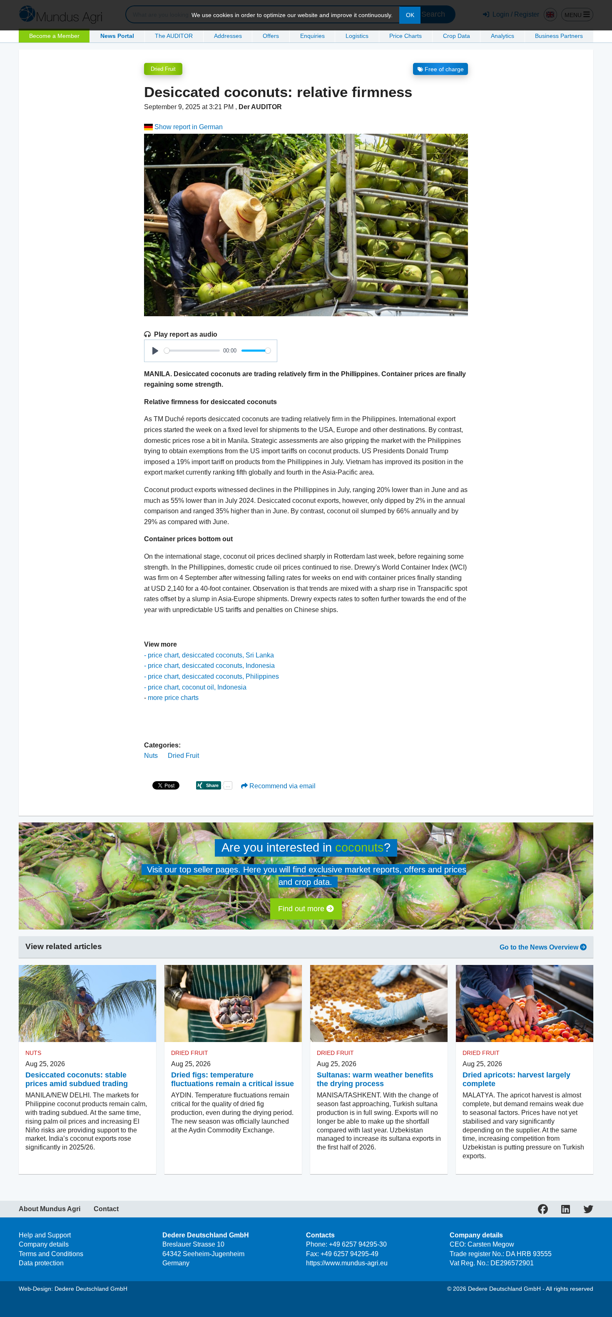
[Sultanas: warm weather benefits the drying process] (379, 1003)
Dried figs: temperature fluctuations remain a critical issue (232, 1079)
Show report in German (188, 126)
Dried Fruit (163, 69)
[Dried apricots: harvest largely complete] (524, 1003)
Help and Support (45, 1235)
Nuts (151, 755)
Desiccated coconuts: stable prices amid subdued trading (76, 1079)
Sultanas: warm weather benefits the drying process (375, 1079)
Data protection (41, 1263)
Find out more (302, 909)
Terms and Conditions (51, 1253)
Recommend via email (282, 786)
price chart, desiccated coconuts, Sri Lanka (211, 655)
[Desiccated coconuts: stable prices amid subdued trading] (87, 1003)
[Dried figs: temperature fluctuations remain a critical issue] (233, 1003)
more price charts (173, 697)
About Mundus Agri (49, 1209)
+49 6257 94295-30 (358, 1244)
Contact (106, 1209)
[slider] (192, 351)
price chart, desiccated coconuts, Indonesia (211, 665)
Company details (44, 1244)
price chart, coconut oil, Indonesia (197, 687)
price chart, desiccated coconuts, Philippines (213, 676)
